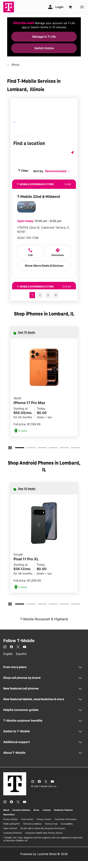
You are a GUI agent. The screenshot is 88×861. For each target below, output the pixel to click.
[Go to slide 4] (50, 448)
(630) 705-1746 (28, 237)
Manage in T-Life (44, 36)
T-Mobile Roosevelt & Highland (44, 619)
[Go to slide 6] (72, 448)
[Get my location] (73, 152)
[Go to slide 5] (61, 448)
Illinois (15, 64)
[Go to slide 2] (28, 448)
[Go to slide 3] (39, 448)
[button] (57, 171)
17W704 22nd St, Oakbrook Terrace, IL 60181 (43, 229)
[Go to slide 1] (17, 448)
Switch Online (44, 48)
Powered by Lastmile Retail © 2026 (44, 854)
